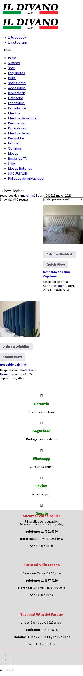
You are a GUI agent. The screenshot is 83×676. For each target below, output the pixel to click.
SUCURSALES (18, 173)
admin (29, 195)
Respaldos (16, 138)
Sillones (14, 63)
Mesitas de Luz (19, 133)
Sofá (11, 68)
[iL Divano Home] (30, 15)
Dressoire (15, 98)
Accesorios (17, 88)
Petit (12, 78)
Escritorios (16, 103)
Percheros (16, 123)
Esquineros (16, 73)
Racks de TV (17, 158)
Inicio (12, 58)
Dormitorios (17, 128)
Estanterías (17, 108)
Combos (15, 148)
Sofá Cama (17, 83)
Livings (13, 143)
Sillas (12, 163)
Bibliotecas (16, 93)
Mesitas (14, 113)
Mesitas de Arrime (22, 118)
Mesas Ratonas (20, 168)
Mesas (13, 153)
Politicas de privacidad (26, 178)
